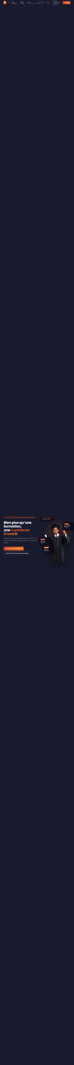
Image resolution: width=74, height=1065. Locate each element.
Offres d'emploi (22, 2)
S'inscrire (66, 2)
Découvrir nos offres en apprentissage (17, 553)
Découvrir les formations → (13, 548)
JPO (48, 2)
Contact (29, 2)
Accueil (7, 2)
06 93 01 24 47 (41, 2)
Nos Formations (14, 2)
